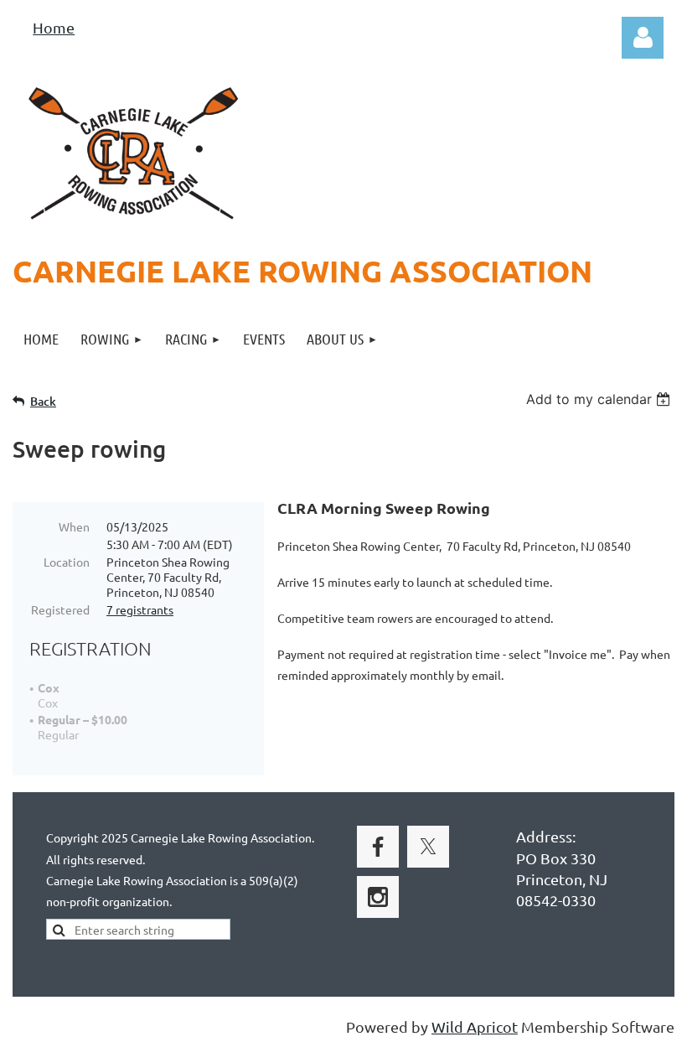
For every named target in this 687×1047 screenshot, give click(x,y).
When (74, 526)
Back (43, 401)
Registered (60, 609)
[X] (428, 847)
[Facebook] (378, 847)
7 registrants (139, 609)
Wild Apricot (474, 1026)
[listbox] (600, 399)
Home (54, 27)
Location (67, 561)
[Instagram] (378, 897)
